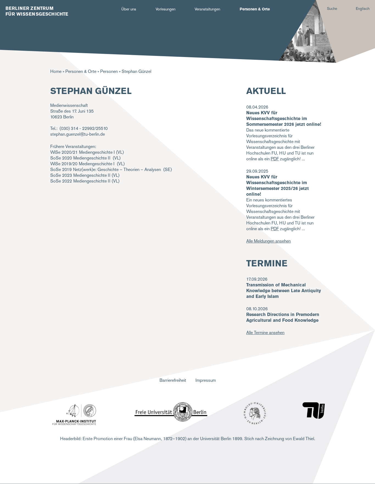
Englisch (363, 8)
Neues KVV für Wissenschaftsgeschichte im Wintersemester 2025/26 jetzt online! (277, 185)
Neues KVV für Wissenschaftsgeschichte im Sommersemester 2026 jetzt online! (283, 118)
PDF (275, 159)
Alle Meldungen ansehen (268, 241)
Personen (109, 71)
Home (55, 71)
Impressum (205, 380)
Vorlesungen (165, 9)
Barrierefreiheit (172, 380)
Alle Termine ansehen (265, 332)
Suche (332, 8)
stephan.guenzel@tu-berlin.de (77, 134)
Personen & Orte (255, 9)
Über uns (128, 9)
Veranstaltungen (207, 9)
